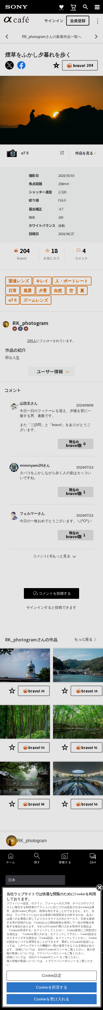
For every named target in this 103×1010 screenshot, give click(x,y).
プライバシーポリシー (62, 960)
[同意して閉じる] (99, 887)
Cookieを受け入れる (51, 999)
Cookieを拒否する (51, 987)
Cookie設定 (52, 975)
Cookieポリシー (49, 957)
